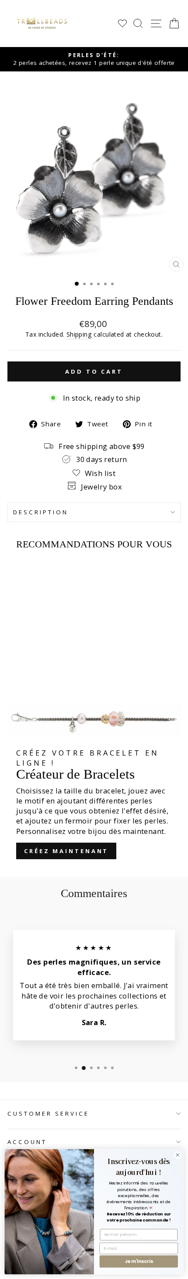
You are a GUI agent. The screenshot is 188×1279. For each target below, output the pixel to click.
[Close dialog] (177, 1155)
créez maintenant (66, 851)
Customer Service (48, 1113)
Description (40, 512)
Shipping (79, 334)
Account (27, 1142)
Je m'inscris (139, 1261)
